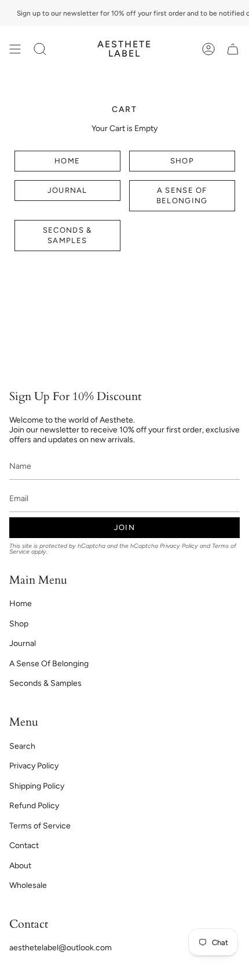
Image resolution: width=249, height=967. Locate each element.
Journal (67, 190)
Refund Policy (34, 806)
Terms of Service (40, 826)
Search (22, 746)
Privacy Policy (179, 546)
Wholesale (28, 885)
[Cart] (233, 49)
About (20, 866)
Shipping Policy (36, 786)
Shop (181, 160)
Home (67, 160)
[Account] (208, 49)
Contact (24, 845)
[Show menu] (15, 49)
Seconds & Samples (67, 235)
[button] (40, 49)
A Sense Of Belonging (181, 195)
